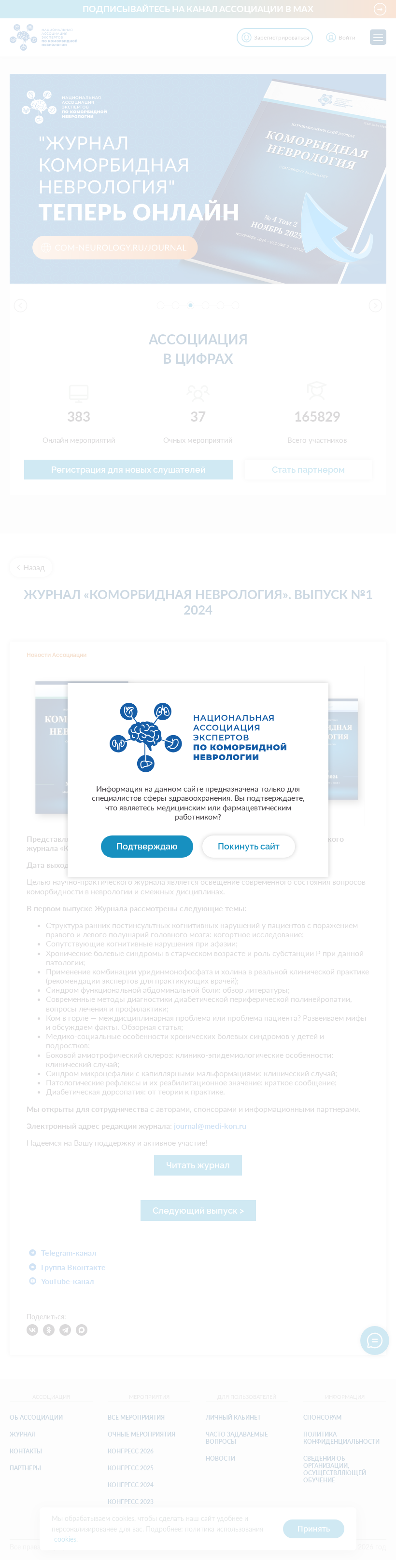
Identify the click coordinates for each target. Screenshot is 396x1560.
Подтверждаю (147, 846)
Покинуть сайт (249, 846)
